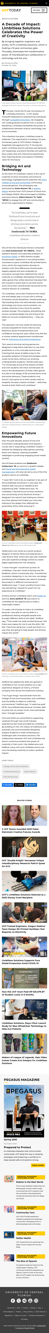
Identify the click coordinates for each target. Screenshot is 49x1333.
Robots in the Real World (29, 1182)
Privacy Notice (28, 1312)
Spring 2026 (10, 1139)
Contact (25, 1308)
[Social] (24, 1301)
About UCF (11, 1308)
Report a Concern (21, 1315)
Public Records (40, 1312)
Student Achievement (36, 1315)
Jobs (39, 1308)
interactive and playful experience (25, 339)
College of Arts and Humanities (16, 766)
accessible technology (20, 120)
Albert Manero (30, 772)
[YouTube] (30, 1301)
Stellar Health (23, 1238)
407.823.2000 (41, 1326)
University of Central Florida (24, 1294)
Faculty (33, 1308)
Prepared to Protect (17, 1147)
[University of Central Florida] (19, 3)
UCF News (24, 1319)
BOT (18, 1308)
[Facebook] (13, 1301)
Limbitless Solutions (11, 772)
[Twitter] (19, 1301)
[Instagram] (36, 1301)
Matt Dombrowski (11, 777)
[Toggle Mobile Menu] (46, 3)
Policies (18, 1312)
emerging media (9, 256)
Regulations (9, 1315)
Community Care (25, 1213)
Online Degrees (8, 1312)
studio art (41, 596)
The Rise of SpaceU (26, 1261)
